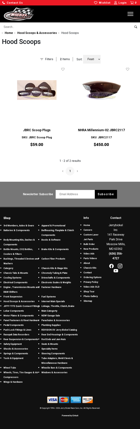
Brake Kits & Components (55, 249)
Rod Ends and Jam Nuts (53, 339)
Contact (87, 272)
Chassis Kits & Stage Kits (54, 268)
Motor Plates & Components (18, 315)
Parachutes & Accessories (55, 320)
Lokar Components (13, 311)
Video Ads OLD (91, 287)
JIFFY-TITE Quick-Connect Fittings (21, 306)
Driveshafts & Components (55, 277)
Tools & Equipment (13, 358)
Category (8, 268)
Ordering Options (92, 277)
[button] (12, 3)
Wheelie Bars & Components (56, 367)
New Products (90, 249)
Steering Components (53, 353)
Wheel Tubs (9, 367)
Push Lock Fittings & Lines (17, 330)
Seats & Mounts (49, 344)
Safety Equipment (12, 344)
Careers (87, 230)
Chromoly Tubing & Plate (54, 273)
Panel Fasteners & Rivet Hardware (21, 320)
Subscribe (106, 194)
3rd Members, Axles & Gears (18, 225)
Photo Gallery (90, 296)
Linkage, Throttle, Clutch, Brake (57, 306)
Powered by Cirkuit (70, 416)
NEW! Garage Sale (50, 315)
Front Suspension (12, 296)
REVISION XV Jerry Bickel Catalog (59, 330)
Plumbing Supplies (51, 325)
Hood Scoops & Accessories (19, 301)
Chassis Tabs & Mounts (15, 273)
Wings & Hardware (13, 382)
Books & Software (51, 240)
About (86, 263)
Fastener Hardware (51, 287)
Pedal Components (13, 325)
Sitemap (87, 301)
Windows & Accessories (54, 372)
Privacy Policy (90, 282)
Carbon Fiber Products (53, 259)
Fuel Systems (48, 296)
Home (86, 225)
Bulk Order (89, 244)
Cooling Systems (12, 277)
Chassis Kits (89, 268)
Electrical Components (15, 282)
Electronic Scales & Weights (56, 282)
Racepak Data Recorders (16, 334)
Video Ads (88, 253)
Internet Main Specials (53, 301)
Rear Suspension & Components (20, 339)
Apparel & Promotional (53, 225)
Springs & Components (15, 353)
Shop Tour (88, 291)
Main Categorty (49, 311)
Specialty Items (49, 349)
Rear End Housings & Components (59, 334)
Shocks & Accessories (15, 349)
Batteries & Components (16, 230)
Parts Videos (90, 258)
